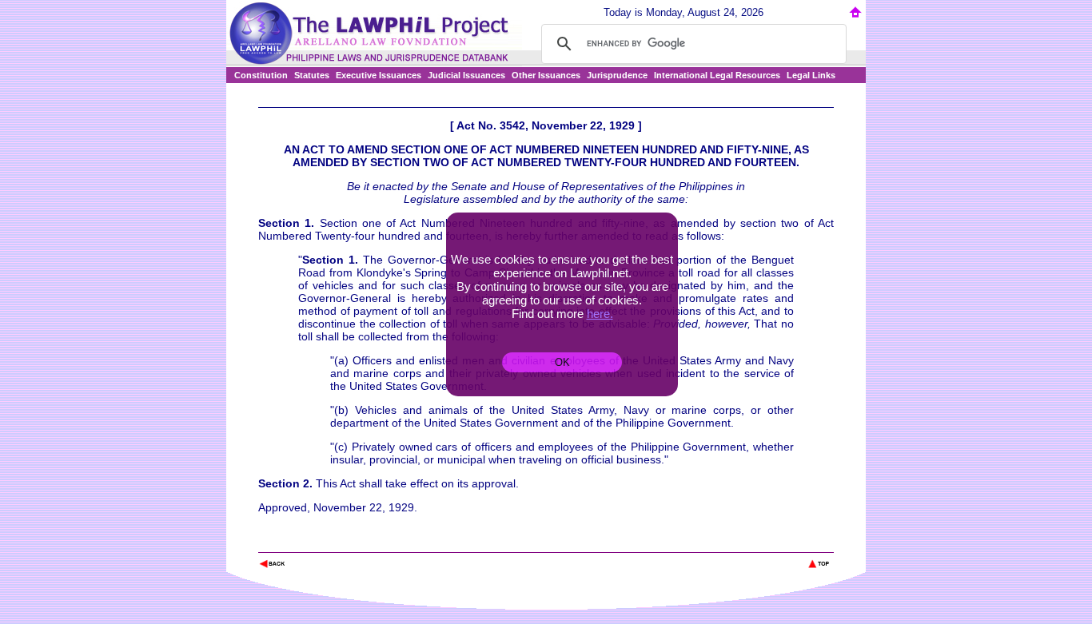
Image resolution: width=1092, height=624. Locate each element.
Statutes (311, 75)
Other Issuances (546, 75)
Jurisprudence (617, 75)
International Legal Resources (717, 75)
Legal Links (811, 75)
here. (600, 313)
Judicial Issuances (466, 75)
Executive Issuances (378, 75)
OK (562, 362)
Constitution (261, 75)
